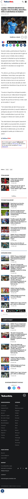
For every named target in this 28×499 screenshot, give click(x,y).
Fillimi (2, 4)
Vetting (2, 437)
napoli (11, 169)
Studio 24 (3, 432)
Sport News (3, 430)
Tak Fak (3, 435)
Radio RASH (4, 458)
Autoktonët (3, 405)
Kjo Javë (3, 413)
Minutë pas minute (19, 408)
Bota (16, 427)
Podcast (3, 427)
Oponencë (3, 425)
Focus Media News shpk (6, 466)
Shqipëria (17, 410)
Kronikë (17, 415)
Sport (5, 4)
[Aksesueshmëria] (2, 491)
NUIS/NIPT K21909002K (6, 468)
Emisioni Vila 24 (4, 408)
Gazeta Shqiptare (5, 455)
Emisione (17, 445)
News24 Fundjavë (5, 423)
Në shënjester (4, 420)
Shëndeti (17, 440)
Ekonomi (17, 418)
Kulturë (16, 430)
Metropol (17, 432)
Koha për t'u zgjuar (5, 415)
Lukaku (7, 169)
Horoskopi (17, 442)
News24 (3, 453)
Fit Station (3, 410)
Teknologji (17, 437)
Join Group (15, 143)
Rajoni (16, 423)
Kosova (16, 420)
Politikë (17, 413)
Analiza (17, 435)
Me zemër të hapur (5, 418)
